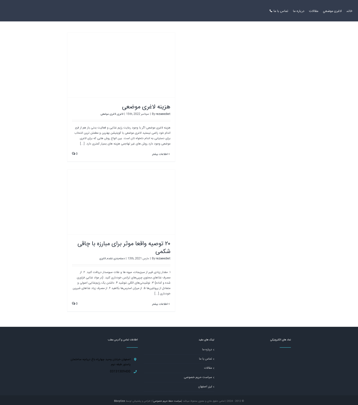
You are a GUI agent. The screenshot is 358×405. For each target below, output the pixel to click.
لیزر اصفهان (205, 386)
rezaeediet (163, 114)
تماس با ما (205, 358)
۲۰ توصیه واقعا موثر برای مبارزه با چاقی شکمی (124, 248)
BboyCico (119, 401)
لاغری (120, 114)
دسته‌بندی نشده (116, 258)
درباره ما (207, 349)
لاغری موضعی (108, 114)
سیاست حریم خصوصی (198, 377)
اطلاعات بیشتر (160, 154)
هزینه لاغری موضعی (146, 107)
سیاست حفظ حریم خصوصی (167, 401)
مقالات (208, 368)
